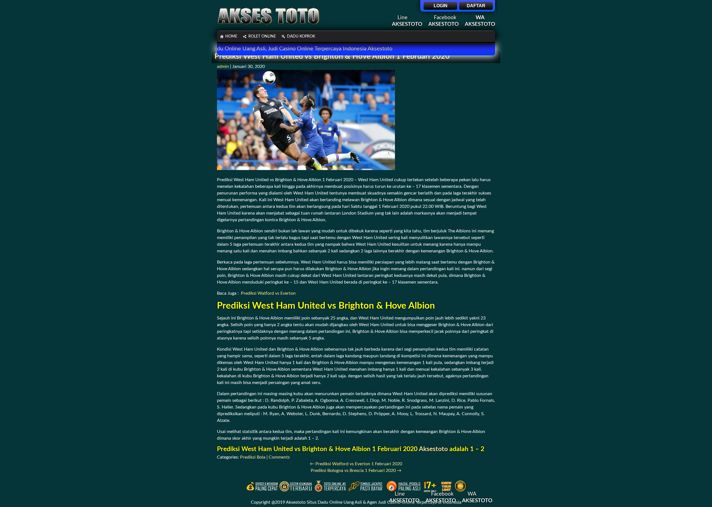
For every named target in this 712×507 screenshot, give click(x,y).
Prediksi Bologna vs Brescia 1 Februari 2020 (356, 470)
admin (223, 66)
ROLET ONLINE (262, 36)
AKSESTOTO (480, 24)
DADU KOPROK (301, 36)
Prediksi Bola (252, 457)
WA (480, 17)
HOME (231, 36)
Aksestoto (433, 449)
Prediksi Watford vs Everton (268, 293)
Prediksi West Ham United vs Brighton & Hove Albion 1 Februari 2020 (332, 56)
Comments (279, 457)
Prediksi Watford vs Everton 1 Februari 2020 (356, 464)
